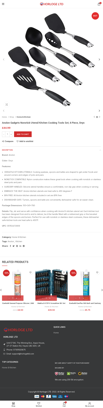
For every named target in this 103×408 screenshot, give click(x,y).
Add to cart (23, 134)
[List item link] (25, 349)
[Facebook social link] (10, 246)
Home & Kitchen (24, 117)
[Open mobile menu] (3, 4)
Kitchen (19, 241)
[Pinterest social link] (17, 246)
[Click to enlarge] (6, 104)
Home (4, 117)
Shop (12, 117)
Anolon (11, 241)
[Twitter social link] (13, 246)
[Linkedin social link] (20, 246)
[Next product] (99, 117)
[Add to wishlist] (30, 272)
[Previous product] (94, 117)
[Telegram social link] (23, 246)
